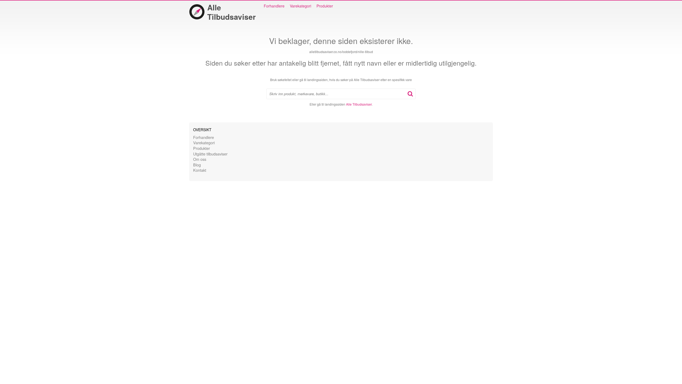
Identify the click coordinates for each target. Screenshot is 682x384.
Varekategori (300, 6)
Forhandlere (274, 6)
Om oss (199, 159)
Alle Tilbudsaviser (231, 12)
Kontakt (199, 170)
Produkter (324, 6)
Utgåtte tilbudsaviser (210, 154)
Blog (197, 164)
